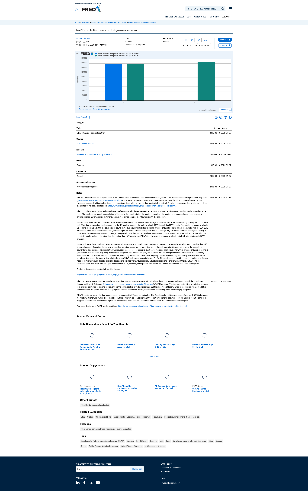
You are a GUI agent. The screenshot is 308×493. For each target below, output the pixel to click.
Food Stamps (142, 441)
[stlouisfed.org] (88, 3)
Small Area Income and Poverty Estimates (108, 22)
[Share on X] (216, 117)
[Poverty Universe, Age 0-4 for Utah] (204, 335)
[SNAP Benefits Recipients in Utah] (204, 377)
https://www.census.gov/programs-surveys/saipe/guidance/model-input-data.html (111, 275)
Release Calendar (174, 17)
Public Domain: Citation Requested (103, 446)
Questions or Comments (171, 467)
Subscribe (137, 469)
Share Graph (81, 117)
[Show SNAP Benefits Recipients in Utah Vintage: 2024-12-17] (119, 54)
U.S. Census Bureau (85, 144)
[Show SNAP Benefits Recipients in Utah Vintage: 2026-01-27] (119, 56)
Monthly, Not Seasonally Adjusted (95, 405)
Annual (83, 446)
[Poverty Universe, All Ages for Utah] (129, 335)
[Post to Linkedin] (230, 117)
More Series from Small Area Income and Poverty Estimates (106, 429)
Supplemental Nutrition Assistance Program (132, 417)
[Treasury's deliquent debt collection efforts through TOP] (92, 377)
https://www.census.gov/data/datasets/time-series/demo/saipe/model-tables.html (142, 206)
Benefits (153, 441)
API (189, 17)
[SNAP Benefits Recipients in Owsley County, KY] (129, 377)
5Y (192, 40)
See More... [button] (154, 356)
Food (168, 441)
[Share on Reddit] (225, 117)
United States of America (131, 446)
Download (224, 45)
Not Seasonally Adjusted (155, 446)
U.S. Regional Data (103, 417)
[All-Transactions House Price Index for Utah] (167, 377)
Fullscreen (224, 110)
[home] (88, 9)
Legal (163, 478)
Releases (85, 22)
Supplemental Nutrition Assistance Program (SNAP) (102, 441)
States (90, 417)
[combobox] (205, 8)
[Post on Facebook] (220, 117)
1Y (186, 40)
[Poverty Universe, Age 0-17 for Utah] (167, 335)
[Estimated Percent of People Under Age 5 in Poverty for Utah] (92, 335)
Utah (83, 417)
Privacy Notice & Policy (170, 483)
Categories (200, 17)
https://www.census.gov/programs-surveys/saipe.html (100, 200)
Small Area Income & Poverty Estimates (189, 441)
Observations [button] (82, 39)
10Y (198, 40)
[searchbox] (205, 9)
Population (157, 417)
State (211, 441)
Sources (214, 17)
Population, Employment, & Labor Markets (182, 417)
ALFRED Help (166, 471)
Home (77, 22)
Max (205, 40)
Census (219, 441)
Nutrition (130, 441)
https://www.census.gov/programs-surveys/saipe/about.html (128, 284)
